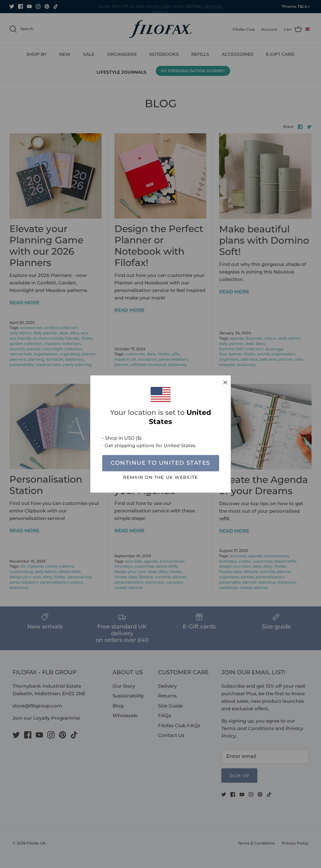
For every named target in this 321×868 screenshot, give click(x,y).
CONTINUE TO (160, 462)
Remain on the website (160, 477)
